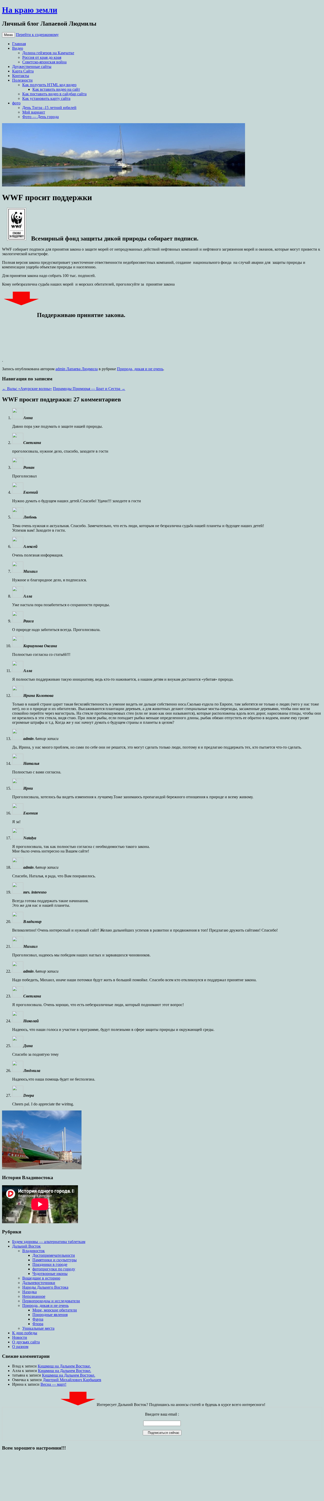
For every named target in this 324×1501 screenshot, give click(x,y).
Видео (17, 48)
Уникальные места (38, 1328)
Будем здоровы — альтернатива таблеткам (48, 1241)
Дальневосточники (38, 1283)
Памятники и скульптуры (54, 1260)
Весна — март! (53, 1384)
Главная (19, 44)
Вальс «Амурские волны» (27, 388)
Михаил (30, 946)
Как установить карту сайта (46, 98)
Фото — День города (40, 117)
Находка (29, 1292)
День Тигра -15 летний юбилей (49, 107)
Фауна (37, 1319)
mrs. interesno (35, 892)
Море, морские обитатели (54, 1310)
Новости (19, 1337)
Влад (16, 1366)
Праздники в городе (49, 1264)
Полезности (22, 80)
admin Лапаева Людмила (76, 369)
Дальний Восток (26, 1246)
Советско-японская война (44, 62)
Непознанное (33, 1296)
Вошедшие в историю (41, 1278)
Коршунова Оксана (40, 646)
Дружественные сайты (31, 66)
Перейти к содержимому (37, 34)
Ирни (28, 788)
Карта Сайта (23, 71)
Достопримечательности (53, 1255)
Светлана (32, 442)
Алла (27, 596)
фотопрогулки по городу (53, 1269)
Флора (37, 1324)
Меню (8, 35)
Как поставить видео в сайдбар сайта (54, 94)
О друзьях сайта (26, 1342)
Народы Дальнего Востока (45, 1287)
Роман (28, 467)
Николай (31, 1021)
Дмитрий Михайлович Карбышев (72, 1380)
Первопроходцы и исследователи (51, 1301)
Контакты (20, 75)
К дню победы (24, 1333)
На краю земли (29, 9)
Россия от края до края (41, 57)
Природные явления (50, 1314)
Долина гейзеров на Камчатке (48, 53)
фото (16, 103)
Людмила (31, 1070)
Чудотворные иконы (50, 1273)
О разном (20, 1346)
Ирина (18, 1384)
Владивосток (33, 1251)
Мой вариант (33, 112)
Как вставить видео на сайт (56, 89)
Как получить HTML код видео (49, 85)
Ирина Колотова (38, 695)
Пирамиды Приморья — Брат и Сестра (89, 388)
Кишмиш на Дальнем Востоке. (64, 1366)
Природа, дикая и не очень (140, 369)
